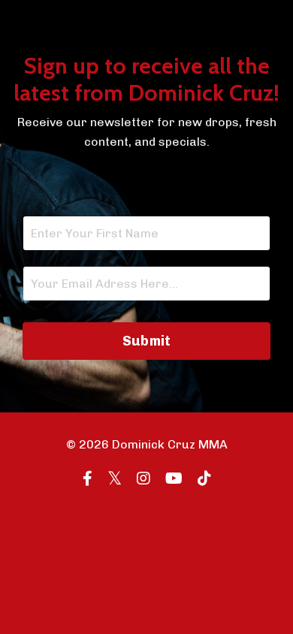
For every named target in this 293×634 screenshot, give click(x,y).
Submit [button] (146, 341)
